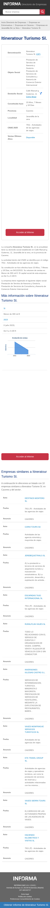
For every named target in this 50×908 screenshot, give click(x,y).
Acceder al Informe (25, 232)
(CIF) (38, 54)
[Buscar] (42, 11)
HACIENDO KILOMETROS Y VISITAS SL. (32, 838)
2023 (6, 320)
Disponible (30, 137)
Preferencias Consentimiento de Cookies (25, 899)
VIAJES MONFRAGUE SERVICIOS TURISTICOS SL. (34, 729)
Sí (4, 308)
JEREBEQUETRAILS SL (35, 555)
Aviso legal (25, 894)
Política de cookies (25, 897)
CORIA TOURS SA (33, 527)
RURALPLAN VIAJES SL (35, 624)
